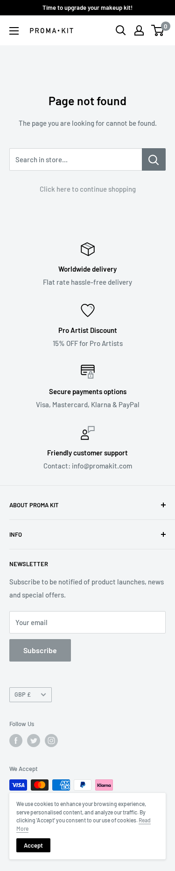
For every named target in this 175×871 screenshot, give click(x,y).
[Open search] (121, 30)
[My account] (139, 30)
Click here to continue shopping (88, 189)
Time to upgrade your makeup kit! (87, 7)
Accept (33, 845)
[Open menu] (14, 31)
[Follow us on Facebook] (15, 740)
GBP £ (22, 694)
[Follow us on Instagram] (51, 740)
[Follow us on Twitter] (33, 740)
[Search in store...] (154, 159)
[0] (158, 30)
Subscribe (40, 650)
